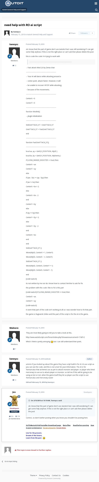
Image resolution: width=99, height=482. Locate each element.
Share (72, 33)
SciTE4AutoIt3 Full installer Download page (43, 425)
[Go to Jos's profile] (14, 400)
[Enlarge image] (52, 341)
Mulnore (13, 327)
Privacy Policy (44, 475)
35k (12, 416)
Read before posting (81, 425)
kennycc (17, 32)
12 (15, 65)
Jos (14, 392)
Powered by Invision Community (49, 478)
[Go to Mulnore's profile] (14, 336)
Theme (33, 475)
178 (18, 416)
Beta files (67, 425)
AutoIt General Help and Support (40, 34)
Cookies (66, 475)
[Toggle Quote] (29, 400)
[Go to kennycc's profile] (7, 33)
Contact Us (56, 475)
